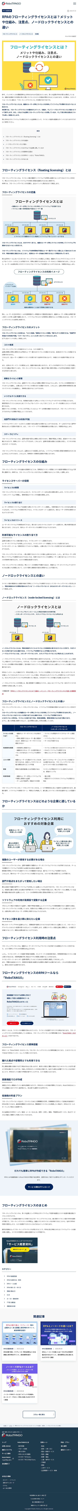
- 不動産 (43, 1462)
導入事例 (64, 1446)
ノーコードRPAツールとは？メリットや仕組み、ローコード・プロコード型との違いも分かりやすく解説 (19, 1397)
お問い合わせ (6, 1446)
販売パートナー (66, 1450)
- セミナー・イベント (9, 1480)
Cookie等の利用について (37, 1499)
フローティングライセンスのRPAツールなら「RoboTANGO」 (25, 155)
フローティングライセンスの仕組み (17, 140)
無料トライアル (7, 1450)
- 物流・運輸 (44, 1454)
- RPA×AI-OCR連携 (24, 1454)
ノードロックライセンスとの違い (16, 144)
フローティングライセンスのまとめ (17, 159)
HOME (5, 1425)
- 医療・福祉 (44, 1457)
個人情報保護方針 (37, 1502)
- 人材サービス (45, 1468)
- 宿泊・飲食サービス (47, 1451)
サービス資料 (6, 1453)
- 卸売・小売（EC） (46, 1449)
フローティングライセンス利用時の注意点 (19, 152)
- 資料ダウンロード (8, 1483)
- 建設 (42, 1465)
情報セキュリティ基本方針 (38, 1505)
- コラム (4, 1485)
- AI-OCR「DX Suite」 (25, 1457)
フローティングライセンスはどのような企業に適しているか (25, 148)
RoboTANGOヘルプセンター (7, 1458)
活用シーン (43, 1442)
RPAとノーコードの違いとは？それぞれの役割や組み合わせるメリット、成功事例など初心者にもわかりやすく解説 (57, 1354)
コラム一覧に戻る (39, 1414)
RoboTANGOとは (23, 1442)
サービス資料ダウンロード (39, 1187)
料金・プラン (65, 1442)
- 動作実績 (21, 1446)
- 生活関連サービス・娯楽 (48, 1470)
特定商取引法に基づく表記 (37, 1495)
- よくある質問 (6, 1488)
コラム (10, 1425)
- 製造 (42, 1446)
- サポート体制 (22, 1449)
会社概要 (5, 1464)
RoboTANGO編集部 (70, 36)
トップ (4, 1442)
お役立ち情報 (6, 1476)
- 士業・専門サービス (47, 1460)
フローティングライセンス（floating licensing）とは (23, 137)
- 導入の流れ (22, 1451)
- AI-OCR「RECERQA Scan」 (27, 1460)
